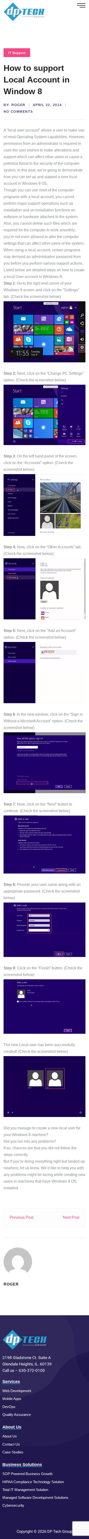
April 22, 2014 (47, 105)
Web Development (16, 1391)
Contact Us (11, 1444)
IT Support (16, 53)
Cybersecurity (13, 1505)
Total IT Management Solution (25, 1490)
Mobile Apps (11, 1399)
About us (9, 1436)
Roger (18, 105)
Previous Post (21, 1217)
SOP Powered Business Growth (27, 1474)
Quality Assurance (16, 1415)
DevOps (8, 1407)
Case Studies (12, 1452)
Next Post (71, 1217)
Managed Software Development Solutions (35, 1497)
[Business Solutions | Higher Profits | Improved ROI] (24, 12)
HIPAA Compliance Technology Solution (33, 1482)
